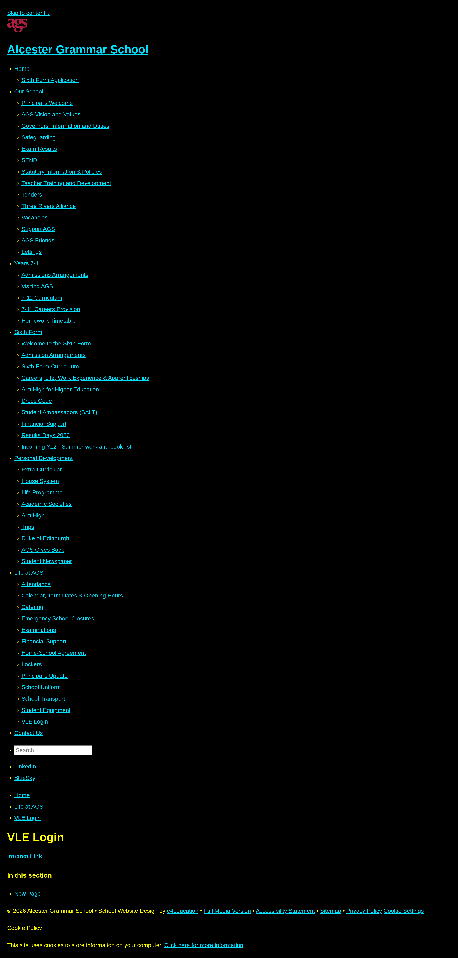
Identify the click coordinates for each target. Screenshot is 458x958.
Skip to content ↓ (28, 13)
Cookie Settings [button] (404, 911)
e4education (182, 911)
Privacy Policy (364, 911)
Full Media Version (227, 911)
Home (22, 795)
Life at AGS (28, 806)
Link (35, 856)
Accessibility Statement (285, 911)
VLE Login (27, 818)
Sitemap (330, 911)
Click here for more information (203, 945)
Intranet (17, 856)
